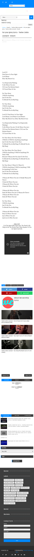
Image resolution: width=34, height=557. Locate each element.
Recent (17, 415)
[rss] (21, 554)
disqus (17, 380)
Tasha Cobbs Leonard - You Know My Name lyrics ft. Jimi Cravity (17, 351)
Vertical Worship (9, 498)
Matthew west (25, 487)
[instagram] (12, 2)
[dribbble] (18, 554)
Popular (6, 415)
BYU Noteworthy (9, 480)
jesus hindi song (20, 498)
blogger (6, 380)
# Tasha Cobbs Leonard (17, 285)
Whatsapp (26, 293)
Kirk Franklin (15, 487)
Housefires (19, 485)
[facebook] (3, 2)
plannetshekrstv (20, 500)
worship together (9, 503)
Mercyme (7, 490)
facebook (27, 380)
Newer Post (6, 375)
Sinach (8, 27)
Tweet (10, 289)
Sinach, (22, 40)
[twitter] (6, 2)
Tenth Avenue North (10, 495)
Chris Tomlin (19, 482)
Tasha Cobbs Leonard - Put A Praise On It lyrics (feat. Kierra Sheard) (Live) (15, 321)
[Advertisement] (17, 57)
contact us (4, 437)
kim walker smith (9, 500)
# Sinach (8, 285)
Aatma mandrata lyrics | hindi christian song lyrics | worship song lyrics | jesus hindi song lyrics (19, 433)
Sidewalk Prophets (22, 492)
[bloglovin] (15, 554)
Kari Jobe (7, 487)
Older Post (28, 375)
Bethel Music (19, 480)
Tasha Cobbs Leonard (17, 27)
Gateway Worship (9, 485)
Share (26, 289)
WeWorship (11, 550)
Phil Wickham (15, 490)
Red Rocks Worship (10, 492)
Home (3, 27)
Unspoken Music (21, 495)
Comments (28, 415)
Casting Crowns (9, 482)
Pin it (10, 293)
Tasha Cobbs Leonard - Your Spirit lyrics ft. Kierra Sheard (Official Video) (17, 336)
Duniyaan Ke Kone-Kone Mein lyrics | (18, 441)
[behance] (24, 554)
